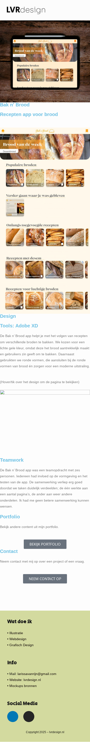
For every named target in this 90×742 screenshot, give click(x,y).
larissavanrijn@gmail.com (37, 674)
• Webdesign (16, 639)
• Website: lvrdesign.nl (24, 680)
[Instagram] (28, 716)
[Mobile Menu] (83, 10)
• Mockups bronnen (22, 686)
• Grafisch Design (20, 645)
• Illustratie (15, 633)
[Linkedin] (12, 716)
